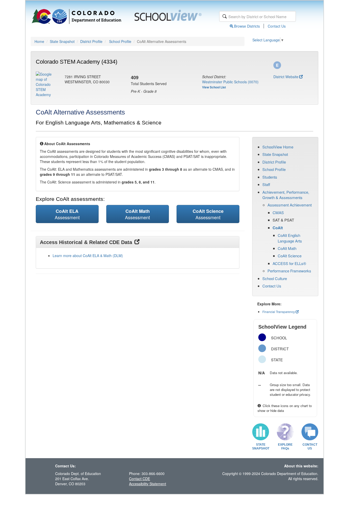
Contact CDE (139, 478)
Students (269, 177)
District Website (285, 76)
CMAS (278, 212)
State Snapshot (62, 41)
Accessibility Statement (147, 483)
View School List (214, 87)
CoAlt (278, 227)
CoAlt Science (289, 255)
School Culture (274, 278)
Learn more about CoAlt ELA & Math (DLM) (88, 255)
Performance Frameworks (289, 270)
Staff (266, 184)
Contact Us (277, 26)
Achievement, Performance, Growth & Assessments (285, 194)
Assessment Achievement (289, 204)
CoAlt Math (287, 248)
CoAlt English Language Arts (290, 238)
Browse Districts (247, 26)
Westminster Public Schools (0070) (230, 81)
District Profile (91, 41)
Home (39, 41)
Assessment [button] (67, 214)
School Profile (120, 41)
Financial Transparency (278, 311)
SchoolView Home (277, 146)
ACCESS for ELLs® (289, 263)
